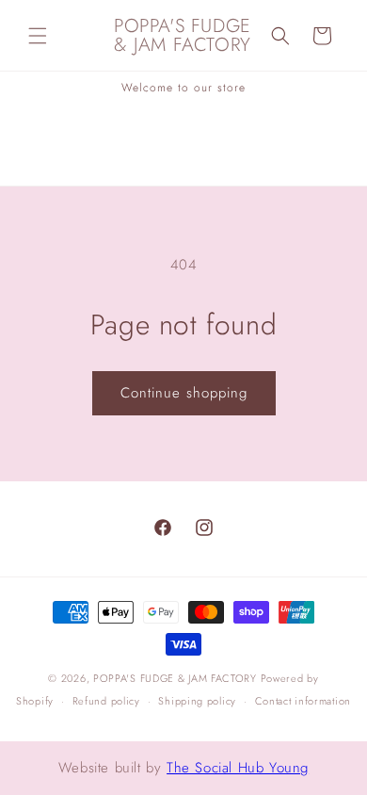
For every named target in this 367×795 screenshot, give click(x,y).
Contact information (303, 700)
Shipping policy (197, 700)
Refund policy (106, 700)
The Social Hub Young (238, 767)
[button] (37, 36)
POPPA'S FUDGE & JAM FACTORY (175, 678)
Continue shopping (183, 392)
